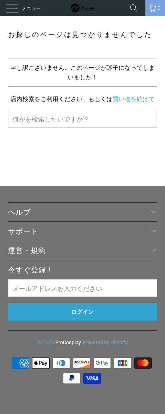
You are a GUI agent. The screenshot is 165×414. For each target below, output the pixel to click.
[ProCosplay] (82, 8)
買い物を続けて (134, 99)
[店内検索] (136, 8)
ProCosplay (67, 342)
